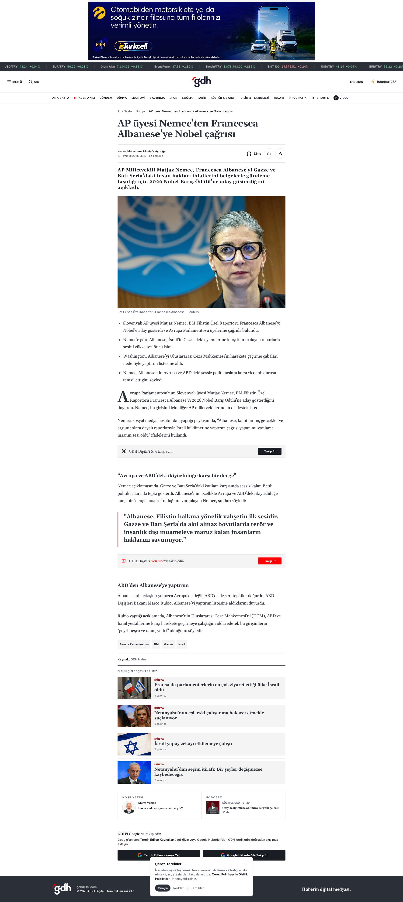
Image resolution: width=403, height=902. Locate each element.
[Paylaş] (269, 153)
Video (344, 97)
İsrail (181, 644)
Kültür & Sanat (223, 97)
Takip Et (270, 451)
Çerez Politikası (223, 874)
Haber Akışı (84, 98)
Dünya (122, 97)
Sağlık (187, 97)
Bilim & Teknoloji (255, 97)
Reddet (178, 888)
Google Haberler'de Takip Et (247, 855)
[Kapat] (246, 863)
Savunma (157, 97)
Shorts (323, 97)
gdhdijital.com (86, 887)
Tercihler (197, 888)
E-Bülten (356, 82)
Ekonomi (138, 97)
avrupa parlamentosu (134, 644)
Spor (173, 97)
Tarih (201, 97)
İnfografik (298, 97)
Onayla (163, 888)
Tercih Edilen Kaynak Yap (162, 855)
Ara (36, 82)
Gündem (106, 97)
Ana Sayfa (60, 97)
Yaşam (278, 97)
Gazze (168, 644)
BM (156, 644)
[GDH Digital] (201, 81)
